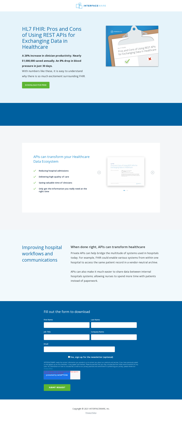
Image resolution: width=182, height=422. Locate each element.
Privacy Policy (48, 368)
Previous (99, 172)
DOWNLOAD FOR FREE (35, 85)
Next (152, 172)
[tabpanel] (126, 171)
